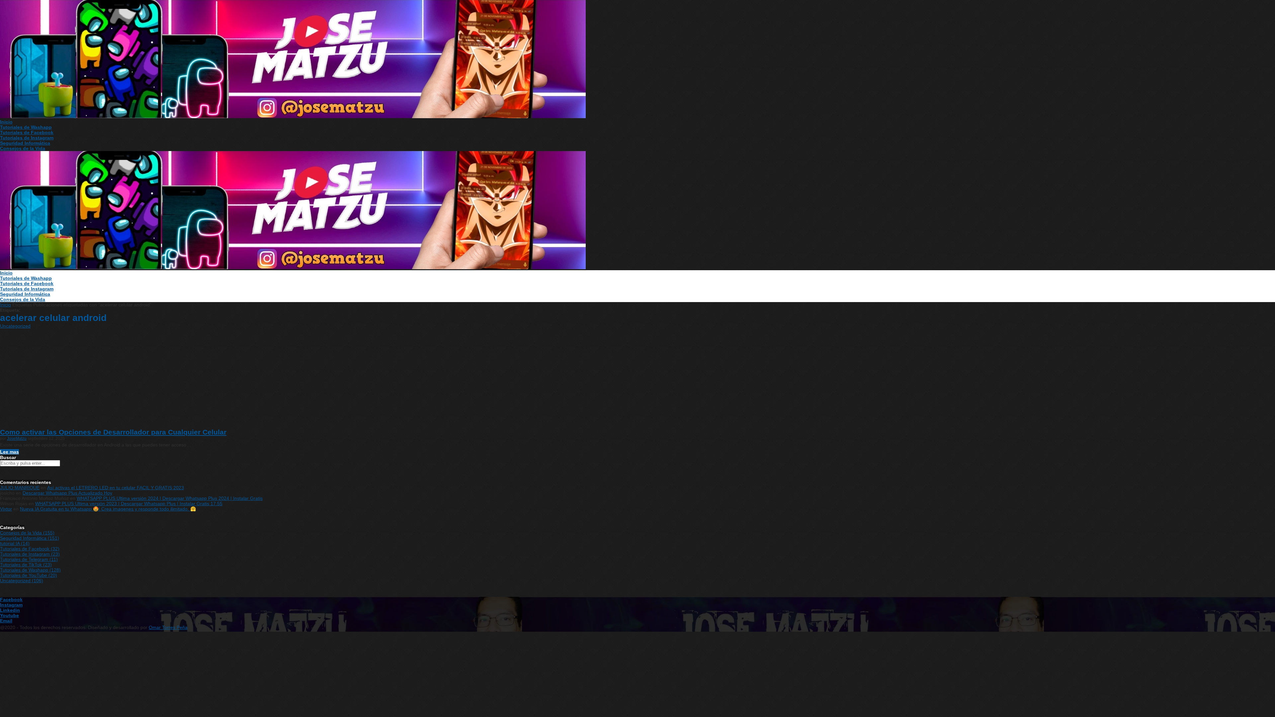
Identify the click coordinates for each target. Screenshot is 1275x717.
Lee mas (9, 451)
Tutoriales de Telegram (29, 559)
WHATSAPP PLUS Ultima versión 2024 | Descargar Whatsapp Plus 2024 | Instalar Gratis (170, 498)
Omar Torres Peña (168, 627)
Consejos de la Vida (22, 148)
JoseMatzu (17, 438)
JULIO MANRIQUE (20, 487)
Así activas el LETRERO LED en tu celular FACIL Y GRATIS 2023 (115, 487)
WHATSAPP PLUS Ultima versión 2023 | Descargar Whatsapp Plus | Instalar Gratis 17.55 (128, 503)
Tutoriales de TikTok (26, 564)
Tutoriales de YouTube (28, 575)
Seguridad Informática (25, 143)
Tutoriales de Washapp (26, 127)
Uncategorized (15, 326)
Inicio (6, 121)
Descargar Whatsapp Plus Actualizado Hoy (67, 493)
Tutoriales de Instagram (26, 137)
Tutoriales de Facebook (26, 132)
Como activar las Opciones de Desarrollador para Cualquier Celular (113, 432)
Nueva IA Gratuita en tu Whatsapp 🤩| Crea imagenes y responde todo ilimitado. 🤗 (108, 509)
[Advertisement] (637, 378)
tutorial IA (15, 543)
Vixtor (6, 509)
